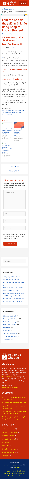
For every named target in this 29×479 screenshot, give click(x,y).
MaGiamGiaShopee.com (9, 377)
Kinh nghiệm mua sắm (14, 476)
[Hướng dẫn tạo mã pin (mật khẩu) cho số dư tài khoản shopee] (7, 125)
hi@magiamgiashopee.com (10, 387)
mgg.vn (17, 467)
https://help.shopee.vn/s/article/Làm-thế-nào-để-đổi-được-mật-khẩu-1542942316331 (13, 112)
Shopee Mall (7, 330)
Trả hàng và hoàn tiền (10, 336)
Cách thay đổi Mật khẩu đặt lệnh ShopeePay (7, 150)
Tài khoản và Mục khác (9, 34)
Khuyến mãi (6, 327)
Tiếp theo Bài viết (14, 171)
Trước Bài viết (14, 166)
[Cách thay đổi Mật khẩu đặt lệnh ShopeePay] (7, 145)
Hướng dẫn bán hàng (9, 322)
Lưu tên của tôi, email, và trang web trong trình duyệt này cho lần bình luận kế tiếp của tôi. (14, 236)
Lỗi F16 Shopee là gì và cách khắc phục (14, 402)
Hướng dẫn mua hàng (9, 325)
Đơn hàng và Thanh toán (10, 319)
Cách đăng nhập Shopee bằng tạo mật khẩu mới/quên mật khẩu (18, 132)
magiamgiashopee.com (10, 465)
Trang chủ (7, 471)
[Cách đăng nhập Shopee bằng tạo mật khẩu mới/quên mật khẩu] (19, 125)
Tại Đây (12, 47)
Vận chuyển (6, 339)
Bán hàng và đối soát (9, 316)
